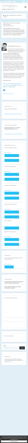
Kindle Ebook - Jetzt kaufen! (12, 155)
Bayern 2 (7, 86)
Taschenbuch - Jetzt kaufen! (12, 160)
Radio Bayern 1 (20, 85)
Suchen (4, 345)
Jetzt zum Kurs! (9, 267)
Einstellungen (14, 441)
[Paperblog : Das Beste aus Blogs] (4, 338)
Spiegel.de (13, 86)
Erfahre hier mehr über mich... (9, 93)
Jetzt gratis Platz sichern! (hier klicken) (13, 134)
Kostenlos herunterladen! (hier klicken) (13, 114)
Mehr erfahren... (7, 152)
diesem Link (10, 361)
